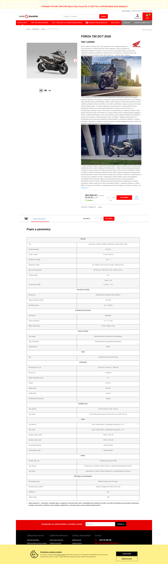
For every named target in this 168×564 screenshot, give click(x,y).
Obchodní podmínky (33, 540)
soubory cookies (61, 554)
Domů (28, 29)
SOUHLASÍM (127, 554)
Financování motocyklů (56, 540)
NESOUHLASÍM (127, 559)
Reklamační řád (76, 540)
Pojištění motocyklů (55, 543)
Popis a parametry (39, 219)
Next (75, 61)
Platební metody (77, 543)
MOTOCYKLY (35, 29)
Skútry (43, 29)
